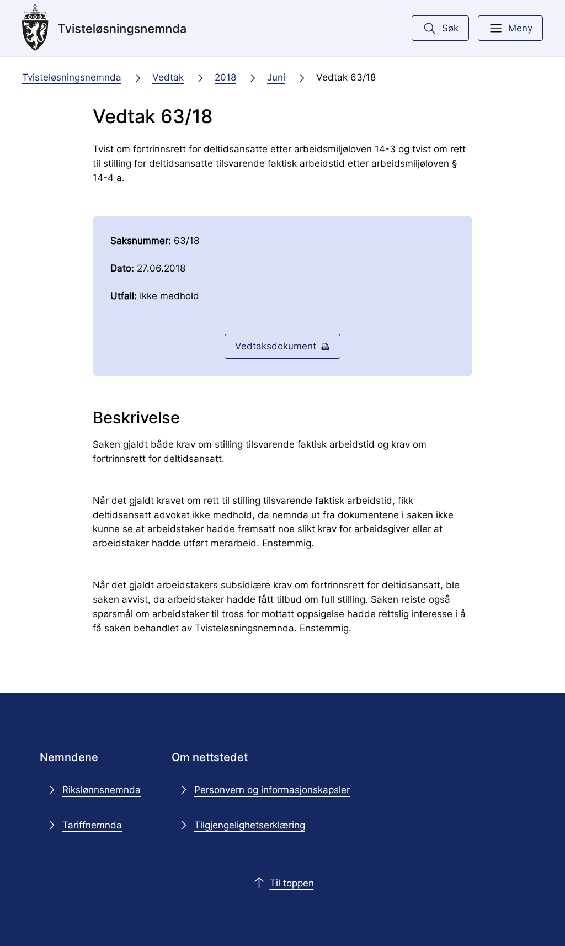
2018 (225, 77)
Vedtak (168, 77)
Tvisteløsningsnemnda (71, 77)
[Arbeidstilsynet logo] (104, 28)
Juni (276, 77)
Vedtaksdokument (275, 346)
